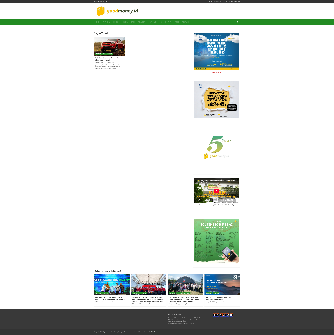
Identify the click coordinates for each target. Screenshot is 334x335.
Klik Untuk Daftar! (216, 72)
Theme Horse (134, 332)
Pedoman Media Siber (234, 1)
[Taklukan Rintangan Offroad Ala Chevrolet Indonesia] (109, 46)
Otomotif (109, 53)
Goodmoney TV (166, 22)
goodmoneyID (111, 62)
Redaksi (225, 1)
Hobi (104, 53)
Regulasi (185, 22)
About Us (209, 1)
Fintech (116, 22)
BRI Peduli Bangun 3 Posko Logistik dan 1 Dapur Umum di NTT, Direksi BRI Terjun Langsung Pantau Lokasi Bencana (184, 299)
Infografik (153, 22)
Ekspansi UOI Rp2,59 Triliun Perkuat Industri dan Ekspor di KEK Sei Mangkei (110, 298)
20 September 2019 (100, 62)
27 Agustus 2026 (100, 302)
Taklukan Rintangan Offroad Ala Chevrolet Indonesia (107, 59)
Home (98, 22)
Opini (133, 22)
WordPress (154, 332)
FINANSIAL (106, 22)
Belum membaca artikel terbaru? (108, 271)
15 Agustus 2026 (210, 302)
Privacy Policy (217, 1)
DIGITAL (125, 22)
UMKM (177, 22)
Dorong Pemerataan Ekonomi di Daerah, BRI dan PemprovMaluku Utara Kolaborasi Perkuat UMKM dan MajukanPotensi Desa (147, 299)
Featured (98, 53)
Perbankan (142, 22)
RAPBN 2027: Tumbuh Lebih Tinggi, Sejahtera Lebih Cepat (219, 298)
